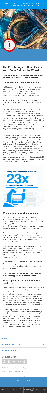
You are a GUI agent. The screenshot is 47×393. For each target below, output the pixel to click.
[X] (38, 5)
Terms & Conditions (8, 371)
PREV (17, 380)
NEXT (28, 380)
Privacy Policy (19, 371)
